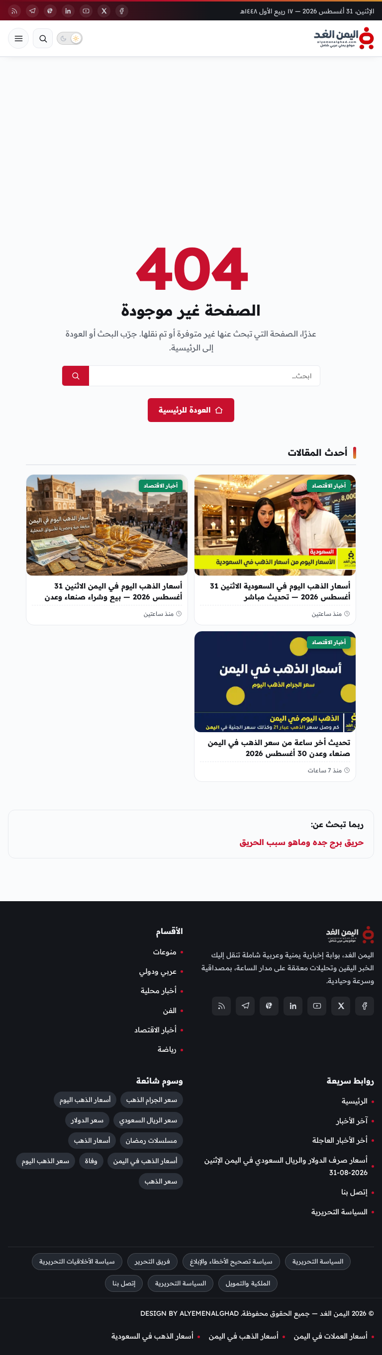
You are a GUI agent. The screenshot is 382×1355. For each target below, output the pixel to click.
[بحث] (43, 38)
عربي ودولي (158, 970)
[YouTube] (86, 10)
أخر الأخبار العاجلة (340, 1140)
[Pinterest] (50, 10)
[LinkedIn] (68, 10)
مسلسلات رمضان (151, 1140)
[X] (103, 10)
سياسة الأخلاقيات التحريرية (77, 1261)
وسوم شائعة (159, 1080)
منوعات (165, 951)
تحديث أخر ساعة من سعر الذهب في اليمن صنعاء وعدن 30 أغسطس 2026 (279, 748)
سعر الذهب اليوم (45, 1161)
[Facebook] (121, 10)
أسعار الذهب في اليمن (145, 1161)
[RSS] (14, 10)
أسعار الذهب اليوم (85, 1099)
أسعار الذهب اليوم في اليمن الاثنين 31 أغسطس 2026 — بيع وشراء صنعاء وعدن (113, 591)
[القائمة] (18, 38)
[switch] (70, 38)
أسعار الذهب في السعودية (152, 1336)
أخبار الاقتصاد (329, 485)
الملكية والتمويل (248, 1282)
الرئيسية (355, 1101)
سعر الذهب (161, 1181)
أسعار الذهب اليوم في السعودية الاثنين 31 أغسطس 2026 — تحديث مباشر (280, 591)
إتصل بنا (354, 1191)
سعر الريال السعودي (148, 1120)
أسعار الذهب (92, 1140)
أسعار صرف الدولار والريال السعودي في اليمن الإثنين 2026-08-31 (286, 1166)
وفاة (91, 1161)
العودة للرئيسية (184, 410)
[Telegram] (32, 10)
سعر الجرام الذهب (151, 1099)
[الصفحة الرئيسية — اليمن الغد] (344, 38)
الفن (170, 1010)
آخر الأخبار (352, 1120)
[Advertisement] (191, 133)
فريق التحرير (152, 1261)
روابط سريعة (350, 1080)
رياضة (167, 1049)
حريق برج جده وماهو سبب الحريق (302, 842)
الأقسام (169, 931)
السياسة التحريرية (339, 1211)
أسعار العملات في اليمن (331, 1336)
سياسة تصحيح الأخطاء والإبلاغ (231, 1261)
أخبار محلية (159, 990)
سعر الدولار (87, 1120)
